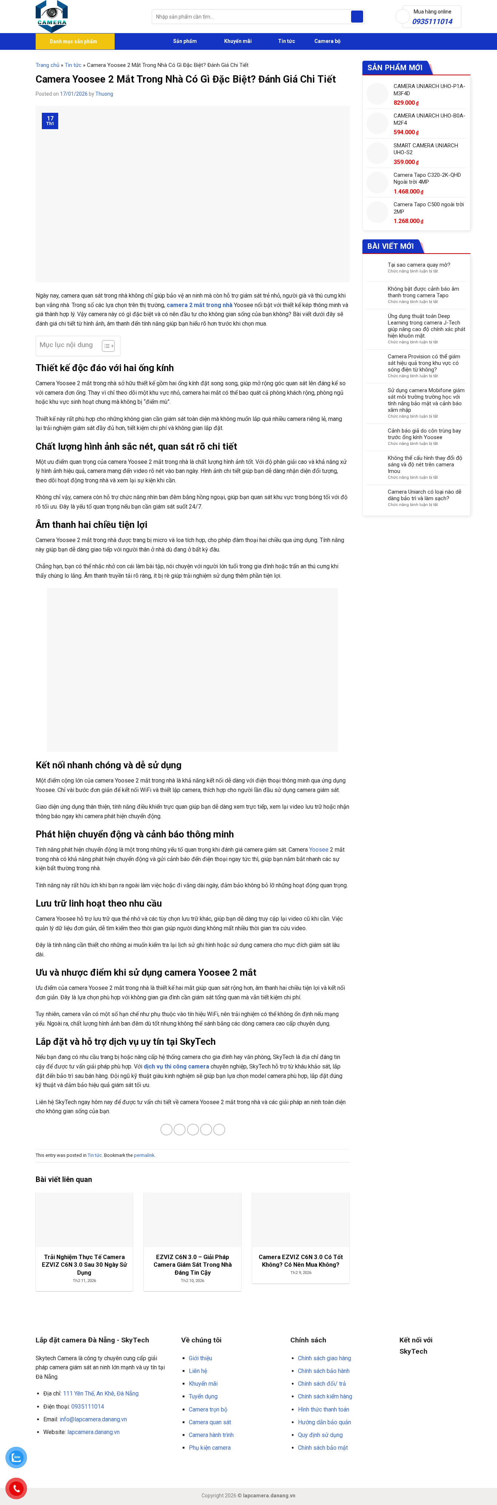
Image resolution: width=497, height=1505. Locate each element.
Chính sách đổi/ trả (322, 1383)
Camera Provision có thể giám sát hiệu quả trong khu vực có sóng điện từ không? (424, 363)
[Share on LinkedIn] (219, 1130)
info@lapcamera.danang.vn (93, 1419)
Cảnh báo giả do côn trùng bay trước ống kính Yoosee (424, 434)
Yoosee (319, 849)
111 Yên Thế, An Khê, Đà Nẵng (101, 1393)
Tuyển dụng (203, 1396)
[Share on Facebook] (166, 1130)
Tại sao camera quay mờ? (419, 265)
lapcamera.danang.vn (93, 1432)
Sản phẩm (184, 41)
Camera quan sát (210, 1422)
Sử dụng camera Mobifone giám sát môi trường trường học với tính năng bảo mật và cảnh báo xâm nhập (426, 400)
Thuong (104, 94)
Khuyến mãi (237, 41)
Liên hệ (198, 1370)
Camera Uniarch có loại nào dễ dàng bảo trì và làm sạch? (424, 495)
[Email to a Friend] (193, 1130)
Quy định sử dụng (320, 1435)
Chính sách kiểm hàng (325, 1396)
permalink (144, 1155)
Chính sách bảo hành (324, 1370)
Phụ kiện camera (210, 1447)
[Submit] (357, 17)
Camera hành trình (211, 1435)
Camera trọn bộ (208, 1409)
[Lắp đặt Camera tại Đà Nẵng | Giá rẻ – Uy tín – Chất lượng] (88, 16)
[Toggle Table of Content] (104, 346)
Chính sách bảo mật (323, 1447)
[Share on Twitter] (180, 1130)
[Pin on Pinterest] (206, 1130)
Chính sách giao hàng (324, 1358)
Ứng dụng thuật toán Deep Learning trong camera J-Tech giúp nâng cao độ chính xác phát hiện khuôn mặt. (426, 326)
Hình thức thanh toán (323, 1409)
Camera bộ (327, 41)
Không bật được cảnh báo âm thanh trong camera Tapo (423, 292)
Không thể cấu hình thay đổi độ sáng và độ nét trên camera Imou (425, 464)
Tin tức (286, 41)
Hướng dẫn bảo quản (324, 1422)
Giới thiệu (200, 1358)
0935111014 (87, 1406)
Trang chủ (47, 65)
